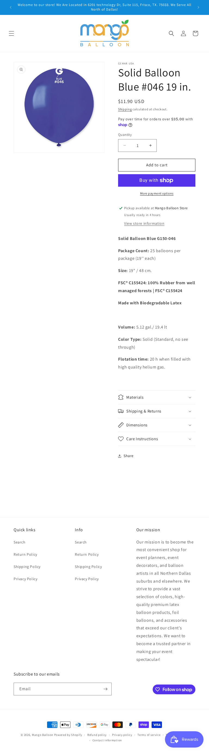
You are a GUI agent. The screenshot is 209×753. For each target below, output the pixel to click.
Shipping (125, 109)
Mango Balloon (42, 735)
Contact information (107, 740)
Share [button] (129, 455)
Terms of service (148, 735)
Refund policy (97, 735)
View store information (144, 223)
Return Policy (25, 554)
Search (20, 542)
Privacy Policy (25, 578)
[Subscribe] (105, 689)
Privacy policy (122, 735)
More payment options (157, 193)
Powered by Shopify (68, 735)
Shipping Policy (27, 566)
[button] (11, 33)
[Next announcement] (198, 7)
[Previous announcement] (11, 7)
